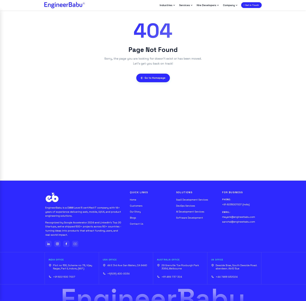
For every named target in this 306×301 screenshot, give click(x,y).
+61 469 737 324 (171, 276)
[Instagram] (57, 244)
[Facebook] (66, 244)
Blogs (133, 217)
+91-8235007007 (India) (236, 204)
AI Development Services (190, 211)
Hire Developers (206, 5)
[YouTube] (75, 244)
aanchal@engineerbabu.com (238, 221)
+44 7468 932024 (227, 276)
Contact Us (136, 223)
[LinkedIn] (48, 244)
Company (229, 5)
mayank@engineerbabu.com (238, 216)
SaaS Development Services (192, 199)
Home (133, 199)
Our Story (135, 211)
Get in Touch (252, 5)
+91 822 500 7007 (64, 276)
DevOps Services (185, 205)
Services (184, 5)
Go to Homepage (155, 78)
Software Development (189, 217)
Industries (166, 5)
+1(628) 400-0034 (118, 273)
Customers (136, 205)
